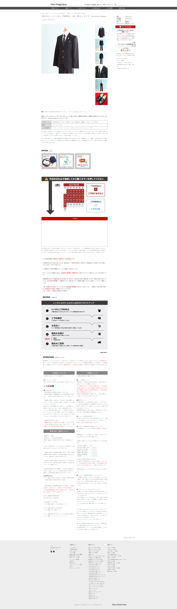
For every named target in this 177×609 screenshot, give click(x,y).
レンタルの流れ (72, 547)
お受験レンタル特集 (111, 569)
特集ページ (68, 8)
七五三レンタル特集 (111, 547)
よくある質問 (109, 8)
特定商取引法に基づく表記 (55, 547)
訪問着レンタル (91, 554)
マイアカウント (109, 4)
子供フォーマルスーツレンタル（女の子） (96, 586)
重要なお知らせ (72, 562)
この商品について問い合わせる (124, 62)
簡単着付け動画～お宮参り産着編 (75, 554)
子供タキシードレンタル (93, 588)
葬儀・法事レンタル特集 (112, 571)
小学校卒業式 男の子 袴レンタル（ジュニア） (97, 574)
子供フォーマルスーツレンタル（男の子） (55, 13)
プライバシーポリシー (54, 549)
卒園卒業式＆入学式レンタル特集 (114, 562)
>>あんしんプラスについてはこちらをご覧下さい (89, 519)
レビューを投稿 (120, 60)
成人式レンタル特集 (111, 564)
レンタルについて (82, 8)
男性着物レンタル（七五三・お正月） (95, 562)
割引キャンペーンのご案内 (74, 557)
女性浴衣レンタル (91, 595)
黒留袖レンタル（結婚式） (93, 552)
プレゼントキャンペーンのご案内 (75, 564)
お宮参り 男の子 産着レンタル (94, 578)
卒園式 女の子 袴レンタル (93, 598)
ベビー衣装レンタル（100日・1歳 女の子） (96, 583)
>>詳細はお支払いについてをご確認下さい (54, 376)
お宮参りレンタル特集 (112, 549)
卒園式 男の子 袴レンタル (93, 596)
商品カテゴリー (55, 8)
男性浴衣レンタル (91, 593)
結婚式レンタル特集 (111, 552)
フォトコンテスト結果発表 (74, 559)
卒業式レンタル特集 (111, 561)
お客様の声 (71, 561)
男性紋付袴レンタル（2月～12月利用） (95, 559)
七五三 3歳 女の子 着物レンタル (94, 571)
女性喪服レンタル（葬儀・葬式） (94, 557)
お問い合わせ (122, 8)
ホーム (51, 545)
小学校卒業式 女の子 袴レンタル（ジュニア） (97, 576)
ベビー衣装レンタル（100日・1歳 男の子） (96, 581)
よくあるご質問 (72, 552)
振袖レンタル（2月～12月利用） (94, 547)
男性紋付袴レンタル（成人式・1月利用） (96, 561)
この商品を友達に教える (123, 68)
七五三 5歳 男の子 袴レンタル (94, 569)
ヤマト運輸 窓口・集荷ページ (52, 509)
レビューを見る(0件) (122, 58)
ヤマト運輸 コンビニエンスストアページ (55, 516)
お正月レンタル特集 (111, 566)
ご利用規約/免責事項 (73, 549)
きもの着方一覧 (95, 8)
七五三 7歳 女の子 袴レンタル (94, 566)
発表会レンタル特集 (111, 557)
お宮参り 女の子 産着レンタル (94, 579)
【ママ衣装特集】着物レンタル (113, 554)
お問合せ (71, 566)
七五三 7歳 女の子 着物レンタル (94, 564)
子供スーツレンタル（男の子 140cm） (76, 13)
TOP (42, 13)
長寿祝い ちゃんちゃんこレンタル (94, 591)
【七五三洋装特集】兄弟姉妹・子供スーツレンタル (117, 559)
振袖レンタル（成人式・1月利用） (94, 549)
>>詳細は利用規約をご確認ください (86, 376)
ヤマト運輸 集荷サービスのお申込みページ (56, 504)
